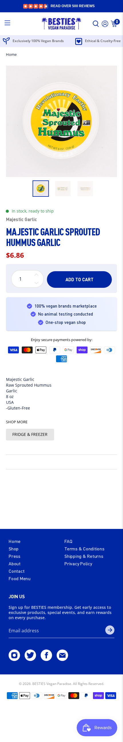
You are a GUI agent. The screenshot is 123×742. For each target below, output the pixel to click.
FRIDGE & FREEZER (29, 434)
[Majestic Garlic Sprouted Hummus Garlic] (61, 121)
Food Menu (20, 578)
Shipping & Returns (83, 556)
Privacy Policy (78, 563)
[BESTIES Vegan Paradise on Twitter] (30, 659)
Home (11, 54)
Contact (16, 571)
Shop (14, 548)
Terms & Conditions (84, 548)
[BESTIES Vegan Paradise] (61, 23)
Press (14, 556)
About (15, 563)
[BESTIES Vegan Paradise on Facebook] (46, 659)
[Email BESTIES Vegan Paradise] (62, 659)
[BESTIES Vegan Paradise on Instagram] (14, 659)
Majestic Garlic (21, 219)
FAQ (68, 541)
